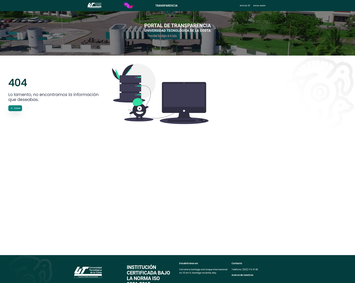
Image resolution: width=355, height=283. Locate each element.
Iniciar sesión (259, 5)
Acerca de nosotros (242, 275)
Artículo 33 (245, 5)
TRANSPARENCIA (166, 6)
